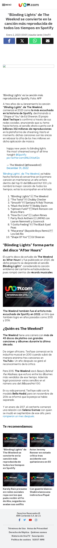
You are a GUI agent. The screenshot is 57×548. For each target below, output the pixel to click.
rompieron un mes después (18, 416)
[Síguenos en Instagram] (36, 520)
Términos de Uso (17, 528)
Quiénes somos (39, 532)
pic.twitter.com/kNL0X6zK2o (23, 157)
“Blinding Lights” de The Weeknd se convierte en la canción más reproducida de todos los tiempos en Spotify (14, 458)
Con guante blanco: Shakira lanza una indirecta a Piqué (41, 491)
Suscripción (38, 536)
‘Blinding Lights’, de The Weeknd (21, 173)
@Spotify (21, 154)
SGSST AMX (38, 539)
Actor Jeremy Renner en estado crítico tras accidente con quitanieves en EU (40, 455)
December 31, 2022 (18, 167)
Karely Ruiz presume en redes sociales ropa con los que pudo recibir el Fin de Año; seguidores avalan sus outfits (15, 496)
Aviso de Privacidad (37, 528)
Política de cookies (21, 539)
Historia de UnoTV (21, 536)
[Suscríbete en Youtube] (30, 520)
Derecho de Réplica (19, 532)
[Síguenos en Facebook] (19, 520)
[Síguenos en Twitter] (24, 520)
